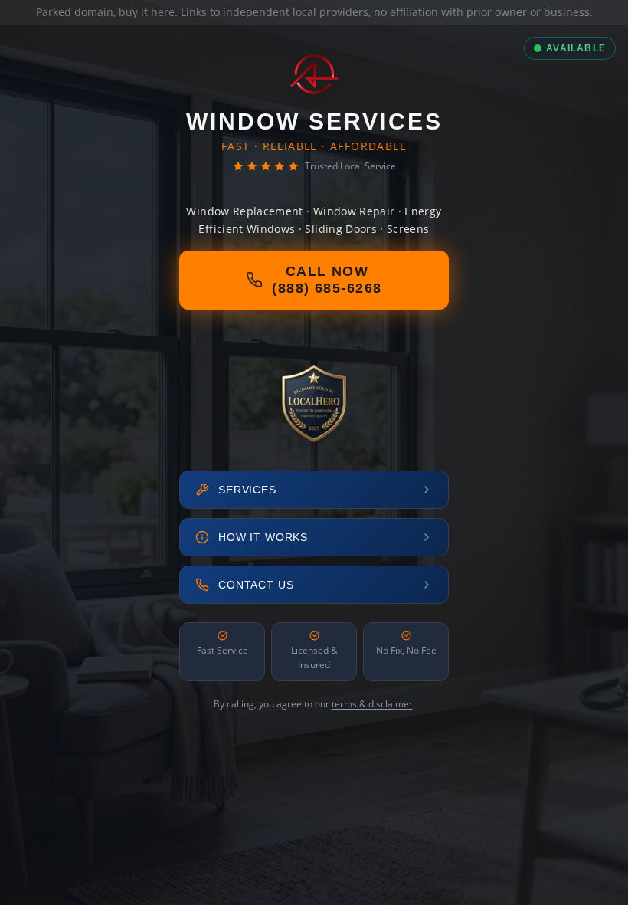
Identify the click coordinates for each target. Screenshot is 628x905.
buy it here (147, 12)
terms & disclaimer (372, 703)
